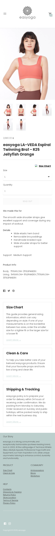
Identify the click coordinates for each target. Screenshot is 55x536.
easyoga (22, 530)
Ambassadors (37, 470)
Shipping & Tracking (12, 492)
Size (5, 170)
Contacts (7, 489)
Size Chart (7, 470)
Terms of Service (10, 500)
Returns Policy (9, 494)
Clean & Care (9, 473)
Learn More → (13, 339)
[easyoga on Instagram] (9, 523)
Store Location (9, 497)
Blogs (33, 473)
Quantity (7, 185)
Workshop (35, 476)
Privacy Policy (9, 503)
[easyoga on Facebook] (5, 523)
